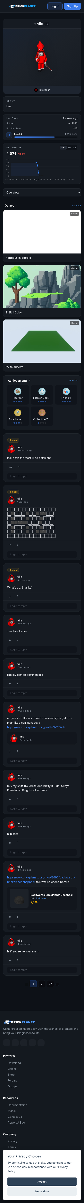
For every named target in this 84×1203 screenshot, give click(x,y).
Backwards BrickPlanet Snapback (51, 894)
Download (14, 1063)
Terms (12, 1147)
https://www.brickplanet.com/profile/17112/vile (36, 727)
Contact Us (15, 1116)
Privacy (12, 1141)
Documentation (17, 1105)
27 (50, 983)
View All (76, 205)
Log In (55, 6)
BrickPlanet (41, 898)
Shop (11, 1074)
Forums (12, 1080)
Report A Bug (16, 1122)
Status (12, 1110)
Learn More (42, 1191)
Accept (42, 1181)
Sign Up (72, 6)
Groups (12, 1086)
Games (12, 1068)
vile (22, 736)
